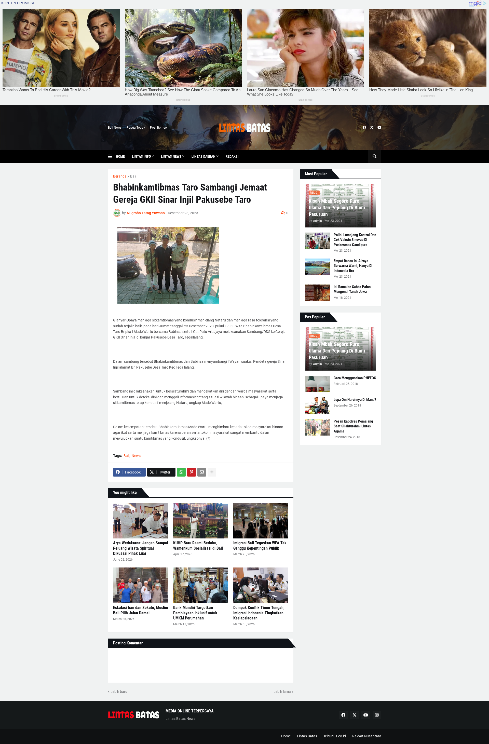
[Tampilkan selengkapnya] (212, 472)
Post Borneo (158, 127)
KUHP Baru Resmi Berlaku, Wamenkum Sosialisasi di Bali (198, 545)
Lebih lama (282, 691)
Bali (133, 176)
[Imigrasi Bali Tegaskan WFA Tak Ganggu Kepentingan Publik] (260, 520)
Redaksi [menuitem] (232, 156)
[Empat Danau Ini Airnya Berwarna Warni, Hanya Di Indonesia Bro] (317, 267)
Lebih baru (119, 691)
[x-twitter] (371, 127)
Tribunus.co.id (334, 736)
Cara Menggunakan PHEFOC (355, 378)
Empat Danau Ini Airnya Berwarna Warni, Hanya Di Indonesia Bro (353, 266)
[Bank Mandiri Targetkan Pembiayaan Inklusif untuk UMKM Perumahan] (200, 585)
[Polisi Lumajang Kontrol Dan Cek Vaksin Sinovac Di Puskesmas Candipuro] (317, 241)
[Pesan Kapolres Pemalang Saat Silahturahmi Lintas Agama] (317, 427)
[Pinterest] (191, 472)
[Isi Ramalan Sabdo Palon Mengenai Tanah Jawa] (317, 293)
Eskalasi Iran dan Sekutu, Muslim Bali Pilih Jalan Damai (140, 610)
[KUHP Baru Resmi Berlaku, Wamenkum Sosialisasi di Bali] (200, 520)
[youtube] (379, 127)
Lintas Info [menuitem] (141, 156)
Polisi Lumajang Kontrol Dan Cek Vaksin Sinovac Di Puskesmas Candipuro (355, 240)
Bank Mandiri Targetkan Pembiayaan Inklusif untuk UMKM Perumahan (195, 613)
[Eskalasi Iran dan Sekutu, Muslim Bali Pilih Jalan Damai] (140, 585)
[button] (112, 156)
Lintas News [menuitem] (171, 156)
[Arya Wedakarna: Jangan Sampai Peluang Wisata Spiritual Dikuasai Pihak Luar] (140, 520)
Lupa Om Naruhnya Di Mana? (355, 399)
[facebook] (364, 127)
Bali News (114, 127)
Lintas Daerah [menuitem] (203, 156)
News (136, 455)
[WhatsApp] (181, 472)
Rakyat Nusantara (366, 736)
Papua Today (136, 127)
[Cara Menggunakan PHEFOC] (317, 384)
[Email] (201, 472)
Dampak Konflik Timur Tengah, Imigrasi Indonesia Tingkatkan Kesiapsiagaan (258, 613)
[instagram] (377, 715)
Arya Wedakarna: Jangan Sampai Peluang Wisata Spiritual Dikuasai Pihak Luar (140, 548)
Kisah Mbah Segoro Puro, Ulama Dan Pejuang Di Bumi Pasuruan (337, 207)
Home (286, 736)
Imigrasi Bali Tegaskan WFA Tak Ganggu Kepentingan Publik (260, 545)
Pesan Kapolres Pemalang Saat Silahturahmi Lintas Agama (353, 426)
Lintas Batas (307, 736)
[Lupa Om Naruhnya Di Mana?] (317, 405)
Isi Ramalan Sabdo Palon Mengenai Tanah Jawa (352, 289)
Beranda (120, 176)
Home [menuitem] (120, 156)
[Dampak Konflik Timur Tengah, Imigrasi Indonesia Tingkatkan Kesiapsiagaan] (260, 585)
